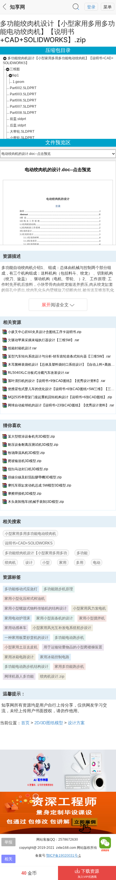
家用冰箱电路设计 (19, 657)
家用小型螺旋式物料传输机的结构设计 (36, 608)
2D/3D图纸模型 (48, 722)
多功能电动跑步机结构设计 (26, 666)
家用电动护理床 (17, 618)
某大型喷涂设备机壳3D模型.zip (31, 436)
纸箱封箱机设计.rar (22, 348)
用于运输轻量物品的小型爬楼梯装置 (73, 647)
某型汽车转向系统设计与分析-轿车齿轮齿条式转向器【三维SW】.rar (59, 356)
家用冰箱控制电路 (54, 657)
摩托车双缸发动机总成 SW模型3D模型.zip (39, 485)
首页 (25, 722)
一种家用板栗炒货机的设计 (26, 637)
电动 (96, 562)
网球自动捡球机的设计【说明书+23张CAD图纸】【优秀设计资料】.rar (61, 405)
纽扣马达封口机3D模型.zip (28, 469)
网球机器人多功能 (19, 676)
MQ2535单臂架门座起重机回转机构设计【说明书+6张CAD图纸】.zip (60, 397)
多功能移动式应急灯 (21, 589)
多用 (79, 562)
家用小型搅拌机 (92, 618)
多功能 (82, 553)
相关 (8, 858)
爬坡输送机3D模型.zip (24, 461)
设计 (29, 562)
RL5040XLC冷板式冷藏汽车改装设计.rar (38, 373)
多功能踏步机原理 (58, 589)
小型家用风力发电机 (89, 608)
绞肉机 (10, 562)
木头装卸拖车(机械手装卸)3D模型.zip (36, 502)
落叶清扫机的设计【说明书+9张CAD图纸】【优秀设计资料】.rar (56, 381)
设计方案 (76, 722)
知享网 (17, 7)
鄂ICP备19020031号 (62, 856)
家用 (62, 562)
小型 (46, 562)
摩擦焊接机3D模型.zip (24, 494)
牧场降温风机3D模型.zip (26, 453)
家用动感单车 (15, 628)
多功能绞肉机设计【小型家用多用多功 (36, 553)
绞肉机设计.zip (52, 676)
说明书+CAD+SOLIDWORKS (29, 543)
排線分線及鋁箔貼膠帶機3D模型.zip (35, 477)
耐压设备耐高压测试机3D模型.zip (33, 445)
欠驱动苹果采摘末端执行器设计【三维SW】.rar (43, 340)
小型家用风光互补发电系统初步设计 (62, 628)
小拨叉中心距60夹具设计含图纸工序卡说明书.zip (44, 332)
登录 (91, 6)
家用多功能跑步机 (69, 666)
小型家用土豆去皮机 (21, 647)
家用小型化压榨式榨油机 (25, 598)
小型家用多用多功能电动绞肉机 (30, 533)
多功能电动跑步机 (69, 637)
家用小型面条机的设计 (54, 618)
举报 (8, 842)
